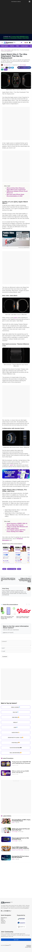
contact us (3, 921)
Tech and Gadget (12, 569)
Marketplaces (4, 917)
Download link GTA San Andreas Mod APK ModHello (20, 857)
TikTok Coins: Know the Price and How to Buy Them (20, 829)
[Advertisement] (16, 18)
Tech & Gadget (7, 49)
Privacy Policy (28, 947)
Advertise (3, 923)
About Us (3, 920)
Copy (6, 69)
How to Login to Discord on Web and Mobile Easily (20, 838)
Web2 (19, 569)
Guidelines (28, 945)
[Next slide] (29, 604)
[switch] (30, 42)
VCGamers (7, 945)
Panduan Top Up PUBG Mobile (17, 849)
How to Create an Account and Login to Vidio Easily (22, 617)
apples (16, 317)
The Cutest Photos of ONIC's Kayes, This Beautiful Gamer (21, 820)
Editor (2, 919)
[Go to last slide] (27, 604)
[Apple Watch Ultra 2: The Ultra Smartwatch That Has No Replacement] (9, 67)
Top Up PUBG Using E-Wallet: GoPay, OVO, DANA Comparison (20, 847)
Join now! (16, 939)
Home (2, 49)
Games (13, 822)
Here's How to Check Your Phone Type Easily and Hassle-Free (7, 617)
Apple (4, 569)
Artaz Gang (5, 65)
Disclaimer (29, 946)
